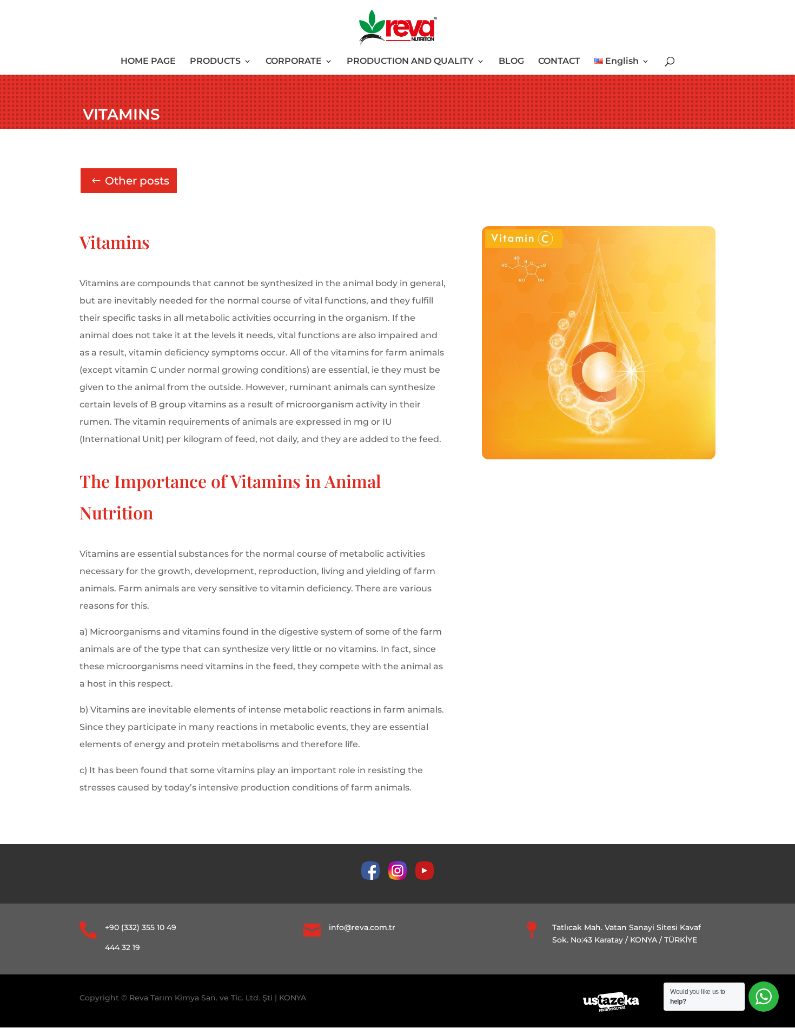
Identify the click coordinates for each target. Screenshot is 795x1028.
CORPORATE (294, 61)
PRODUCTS (215, 61)
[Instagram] (401, 877)
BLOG (511, 61)
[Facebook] (374, 877)
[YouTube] (424, 877)
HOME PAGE (148, 61)
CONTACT (559, 61)
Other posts (137, 180)
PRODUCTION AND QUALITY (410, 61)
